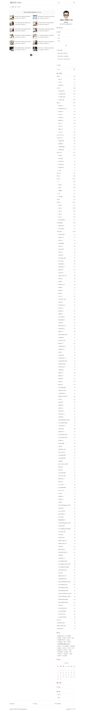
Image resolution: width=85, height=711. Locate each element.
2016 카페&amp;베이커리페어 (66, 567)
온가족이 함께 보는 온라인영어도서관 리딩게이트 (47, 29)
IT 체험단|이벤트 (66, 91)
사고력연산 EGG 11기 (66, 358)
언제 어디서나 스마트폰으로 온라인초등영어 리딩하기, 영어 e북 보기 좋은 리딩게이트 (54, 48)
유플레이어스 (66, 313)
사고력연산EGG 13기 (66, 346)
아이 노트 (66, 217)
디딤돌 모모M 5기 (66, 266)
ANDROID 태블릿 (66, 146)
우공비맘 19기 (66, 322)
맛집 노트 (66, 208)
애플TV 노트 (66, 129)
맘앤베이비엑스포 (61, 636)
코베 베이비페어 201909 (66, 361)
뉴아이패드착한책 (66, 628)
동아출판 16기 (66, 440)
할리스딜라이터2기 (66, 549)
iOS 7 (71, 652)
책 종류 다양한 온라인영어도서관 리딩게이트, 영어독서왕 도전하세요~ (28, 41)
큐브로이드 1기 (66, 308)
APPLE (66, 187)
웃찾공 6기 (66, 399)
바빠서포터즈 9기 (66, 349)
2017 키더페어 (66, 517)
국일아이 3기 (66, 246)
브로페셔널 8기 (66, 337)
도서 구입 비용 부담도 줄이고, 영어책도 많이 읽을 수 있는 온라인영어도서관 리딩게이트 (54, 35)
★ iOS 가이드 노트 (66, 135)
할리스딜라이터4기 (66, 514)
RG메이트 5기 (66, 372)
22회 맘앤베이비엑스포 (66, 578)
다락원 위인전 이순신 (66, 449)
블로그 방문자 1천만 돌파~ (63, 53)
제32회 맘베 (66, 378)
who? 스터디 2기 (66, 484)
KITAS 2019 (66, 384)
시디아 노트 (66, 132)
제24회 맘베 (66, 546)
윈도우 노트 (66, 173)
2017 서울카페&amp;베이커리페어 (66, 528)
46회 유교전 (66, 278)
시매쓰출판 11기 (66, 369)
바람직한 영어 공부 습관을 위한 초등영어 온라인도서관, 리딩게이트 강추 (28, 16)
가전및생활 (66, 196)
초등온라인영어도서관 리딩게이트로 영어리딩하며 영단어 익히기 (27, 29)
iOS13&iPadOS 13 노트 (66, 108)
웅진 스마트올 (66, 261)
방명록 (13, 6)
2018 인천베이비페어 (66, 472)
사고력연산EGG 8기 (66, 393)
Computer (66, 184)
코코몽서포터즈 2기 (66, 558)
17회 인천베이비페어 (66, 458)
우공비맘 (66, 352)
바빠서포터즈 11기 (66, 284)
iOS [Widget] (66, 158)
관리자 (19, 6)
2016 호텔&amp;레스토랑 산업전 (66, 564)
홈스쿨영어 (60, 650)
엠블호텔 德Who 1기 (66, 519)
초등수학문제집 (66, 646)
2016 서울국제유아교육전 (66, 584)
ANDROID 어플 (66, 149)
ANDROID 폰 (66, 143)
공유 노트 (66, 88)
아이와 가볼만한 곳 (66, 219)
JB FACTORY (73, 709)
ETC (66, 193)
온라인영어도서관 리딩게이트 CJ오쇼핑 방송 (46, 16)
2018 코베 (66, 493)
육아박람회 (68, 636)
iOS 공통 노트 (66, 105)
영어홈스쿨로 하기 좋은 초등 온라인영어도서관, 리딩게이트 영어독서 (50, 41)
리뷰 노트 (66, 178)
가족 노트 (66, 82)
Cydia (73, 638)
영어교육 (69, 641)
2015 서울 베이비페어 (66, 611)
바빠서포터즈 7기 (66, 431)
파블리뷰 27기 (66, 375)
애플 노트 (66, 102)
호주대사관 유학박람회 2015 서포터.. (66, 593)
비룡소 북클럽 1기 (66, 319)
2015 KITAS (66, 605)
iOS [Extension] (66, 164)
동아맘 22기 (66, 240)
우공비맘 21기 (66, 255)
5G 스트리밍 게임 (66, 316)
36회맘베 (66, 281)
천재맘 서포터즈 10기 (66, 325)
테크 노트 (66, 175)
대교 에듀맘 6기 (66, 508)
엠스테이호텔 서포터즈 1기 (66, 552)
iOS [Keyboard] (66, 167)
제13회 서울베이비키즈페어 (66, 587)
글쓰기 (16, 6)
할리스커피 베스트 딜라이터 (66, 464)
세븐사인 (66, 76)
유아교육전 (65, 655)
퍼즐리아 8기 (66, 290)
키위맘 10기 (66, 381)
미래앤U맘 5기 (66, 496)
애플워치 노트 (66, 120)
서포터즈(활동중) (66, 222)
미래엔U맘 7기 (66, 405)
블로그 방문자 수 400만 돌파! (63, 56)
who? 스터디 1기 (66, 490)
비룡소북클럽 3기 (66, 263)
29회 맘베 (66, 446)
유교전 (71, 653)
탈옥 (65, 641)
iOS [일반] (66, 155)
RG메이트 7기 (66, 331)
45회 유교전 (66, 302)
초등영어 (66, 652)
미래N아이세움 (66, 428)
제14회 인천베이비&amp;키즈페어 (66, 522)
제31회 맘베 (66, 402)
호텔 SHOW (66, 461)
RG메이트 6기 (66, 343)
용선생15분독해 (66, 243)
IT (66, 181)
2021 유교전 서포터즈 (66, 258)
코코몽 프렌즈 (66, 534)
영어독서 (59, 655)
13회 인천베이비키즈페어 (66, 561)
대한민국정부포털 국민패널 (66, 599)
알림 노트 (66, 79)
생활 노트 (66, 202)
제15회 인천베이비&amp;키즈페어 (66, 505)
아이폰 (70, 650)
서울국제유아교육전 (61, 639)
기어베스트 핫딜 (66, 99)
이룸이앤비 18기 (66, 225)
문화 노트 (66, 205)
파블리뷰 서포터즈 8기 (66, 575)
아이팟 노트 (66, 126)
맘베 (69, 638)
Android (66, 170)
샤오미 (69, 648)
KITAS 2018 (66, 469)
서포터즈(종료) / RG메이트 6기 (21, 18)
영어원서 (59, 648)
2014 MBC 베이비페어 (66, 617)
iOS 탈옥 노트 (66, 111)
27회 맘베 (66, 502)
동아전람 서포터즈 (66, 537)
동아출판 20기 (66, 269)
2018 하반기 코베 (66, 452)
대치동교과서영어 (66, 234)
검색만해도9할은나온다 (64, 644)
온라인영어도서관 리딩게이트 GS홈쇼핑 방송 (23, 35)
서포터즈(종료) (66, 231)
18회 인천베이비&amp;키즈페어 (66, 419)
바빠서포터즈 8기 (66, 414)
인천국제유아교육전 (66, 364)
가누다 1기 (66, 296)
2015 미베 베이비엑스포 (66, 608)
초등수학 (64, 648)
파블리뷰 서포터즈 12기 (66, 543)
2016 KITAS (66, 572)
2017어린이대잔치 (66, 525)
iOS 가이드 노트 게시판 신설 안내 (64, 59)
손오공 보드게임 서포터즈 (66, 437)
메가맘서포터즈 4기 (66, 305)
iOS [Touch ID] (66, 161)
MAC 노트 (66, 123)
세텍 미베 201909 (66, 367)
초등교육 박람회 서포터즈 (66, 334)
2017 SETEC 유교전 (66, 531)
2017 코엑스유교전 (66, 511)
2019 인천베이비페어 (66, 387)
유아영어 (65, 650)
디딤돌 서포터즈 (66, 355)
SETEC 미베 (66, 467)
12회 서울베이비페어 (66, 455)
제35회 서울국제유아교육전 (66, 602)
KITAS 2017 (66, 481)
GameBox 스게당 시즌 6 (66, 275)
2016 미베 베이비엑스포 (66, 570)
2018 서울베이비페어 (66, 487)
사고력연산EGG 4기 (66, 425)
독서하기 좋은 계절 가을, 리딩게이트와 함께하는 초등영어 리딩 (26, 22)
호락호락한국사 (66, 411)
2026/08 (66, 663)
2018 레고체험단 (66, 443)
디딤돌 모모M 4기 (66, 328)
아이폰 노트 (66, 114)
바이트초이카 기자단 (66, 299)
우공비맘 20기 (66, 272)
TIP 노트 (66, 199)
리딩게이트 (66, 653)
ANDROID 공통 (66, 140)
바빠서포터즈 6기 (66, 478)
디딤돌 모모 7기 (66, 237)
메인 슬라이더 (66, 85)
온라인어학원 (60, 652)
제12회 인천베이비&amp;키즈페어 (66, 581)
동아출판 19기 (66, 311)
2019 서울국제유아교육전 (66, 422)
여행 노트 (66, 214)
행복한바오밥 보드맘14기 (66, 396)
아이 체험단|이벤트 (66, 96)
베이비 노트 (66, 620)
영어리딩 (64, 638)
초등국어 (59, 646)
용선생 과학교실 (66, 228)
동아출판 (59, 638)
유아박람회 (60, 641)
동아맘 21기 (66, 252)
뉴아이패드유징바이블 (66, 622)
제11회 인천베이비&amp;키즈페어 (66, 596)
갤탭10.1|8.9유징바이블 (66, 625)
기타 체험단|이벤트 (66, 93)
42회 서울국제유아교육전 (66, 434)
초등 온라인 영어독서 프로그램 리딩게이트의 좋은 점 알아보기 (49, 22)
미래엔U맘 (66, 287)
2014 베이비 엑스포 (66, 614)
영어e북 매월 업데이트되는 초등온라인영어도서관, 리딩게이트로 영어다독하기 (29, 48)
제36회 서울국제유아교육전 (66, 590)
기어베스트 (60, 653)
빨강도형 (66, 293)
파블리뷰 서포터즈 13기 (66, 540)
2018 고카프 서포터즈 (66, 475)
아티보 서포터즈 (66, 249)
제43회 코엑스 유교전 (66, 390)
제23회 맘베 (66, 555)
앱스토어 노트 (66, 152)
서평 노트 (66, 211)
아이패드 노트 (66, 117)
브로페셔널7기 (66, 417)
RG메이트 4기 (66, 408)
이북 (73, 648)
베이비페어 (73, 646)
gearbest (68, 639)
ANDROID (66, 190)
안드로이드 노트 (66, 137)
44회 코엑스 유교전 (66, 340)
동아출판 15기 (66, 499)
